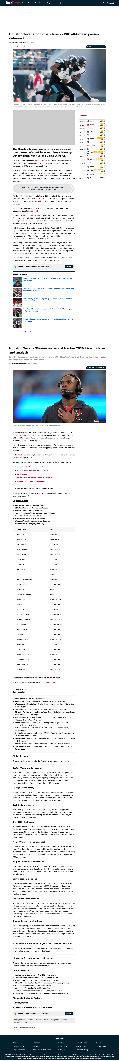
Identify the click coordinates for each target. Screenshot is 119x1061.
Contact (61, 1043)
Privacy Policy (63, 1046)
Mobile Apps (100, 1043)
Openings (36, 1043)
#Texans (53, 228)
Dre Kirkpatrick (40, 201)
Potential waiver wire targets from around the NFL (37, 478)
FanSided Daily (18, 1046)
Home (15, 332)
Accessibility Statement (42, 1050)
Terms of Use (81, 1046)
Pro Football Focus (29, 216)
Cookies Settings (82, 1050)
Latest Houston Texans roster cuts (30, 467)
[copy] (24, 46)
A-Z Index (61, 1050)
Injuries (61, 3)
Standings (47, 3)
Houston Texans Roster (27, 1028)
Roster (55, 3)
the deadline (17, 457)
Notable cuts (22, 474)
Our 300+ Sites (81, 1043)
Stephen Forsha (18, 42)
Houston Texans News (26, 332)
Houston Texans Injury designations (31, 481)
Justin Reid (33, 211)
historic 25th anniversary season (25, 435)
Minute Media (13, 1055)
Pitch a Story (37, 1046)
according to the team (51, 683)
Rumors (30, 3)
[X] (107, 2)
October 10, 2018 (44, 238)
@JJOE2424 (18, 231)
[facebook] (103, 2)
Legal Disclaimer (19, 1050)
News (24, 3)
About (15, 1043)
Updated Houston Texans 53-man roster (32, 470)
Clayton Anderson (19, 363)
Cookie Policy (101, 1046)
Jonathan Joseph (40, 161)
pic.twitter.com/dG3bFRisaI (52, 236)
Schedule (38, 3)
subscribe (68, 258)
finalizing (47, 433)
